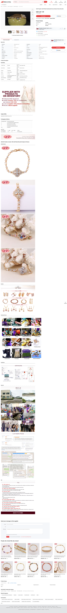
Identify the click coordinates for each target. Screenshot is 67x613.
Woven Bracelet (21, 6)
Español (15, 607)
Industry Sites (39, 606)
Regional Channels (44, 606)
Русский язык (25, 607)
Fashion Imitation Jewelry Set (6, 601)
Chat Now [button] (59, 16)
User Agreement (39, 609)
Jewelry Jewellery (16, 599)
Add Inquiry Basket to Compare (18, 35)
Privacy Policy (47, 609)
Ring (1, 586)
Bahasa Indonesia (59, 607)
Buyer (45, 4)
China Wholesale (30, 606)
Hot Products (11, 606)
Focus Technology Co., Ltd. (27, 609)
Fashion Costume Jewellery (16, 601)
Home (1, 6)
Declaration (43, 609)
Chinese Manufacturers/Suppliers (23, 606)
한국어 (41, 607)
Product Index (49, 606)
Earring (2, 584)
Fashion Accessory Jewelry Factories (38, 599)
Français (22, 607)
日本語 (43, 607)
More (2, 603)
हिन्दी (45, 607)
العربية (38, 607)
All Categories (4, 4)
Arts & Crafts (5, 6)
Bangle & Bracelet (36, 584)
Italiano (29, 607)
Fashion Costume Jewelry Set (49, 599)
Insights (57, 606)
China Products (16, 606)
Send (8, 536)
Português (18, 607)
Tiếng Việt (54, 607)
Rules (65, 4)
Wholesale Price (35, 606)
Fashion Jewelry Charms (58, 599)
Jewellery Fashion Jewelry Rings (26, 601)
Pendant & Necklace (52, 584)
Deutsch (32, 607)
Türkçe (51, 607)
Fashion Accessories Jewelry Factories (7, 599)
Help (49, 4)
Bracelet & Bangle (16, 6)
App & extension (55, 4)
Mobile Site (53, 606)
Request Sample (52, 18)
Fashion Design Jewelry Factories (26, 599)
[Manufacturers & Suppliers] (6, 2)
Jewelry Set (18, 584)
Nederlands (35, 607)
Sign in (65, 2)
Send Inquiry (43, 16)
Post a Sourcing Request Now (26, 536)
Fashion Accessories (10, 6)
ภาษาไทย (48, 607)
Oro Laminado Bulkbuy (36, 601)
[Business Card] (64, 43)
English (12, 607)
